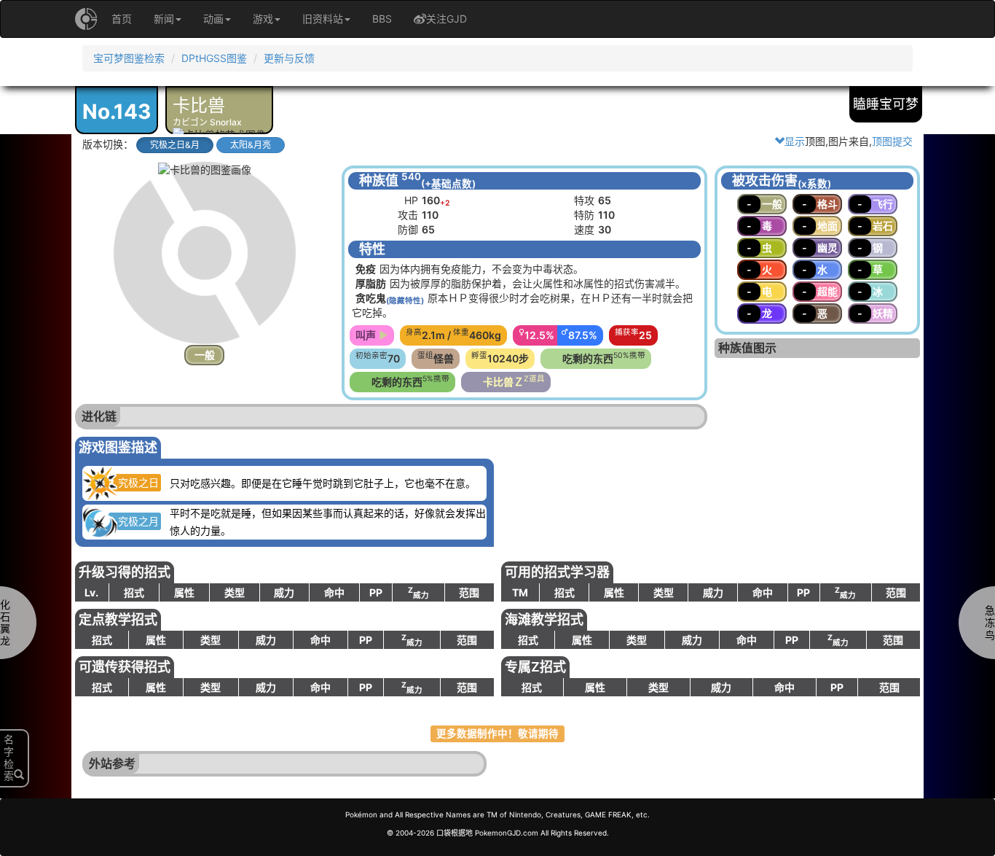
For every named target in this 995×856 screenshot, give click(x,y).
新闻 (164, 18)
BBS (382, 18)
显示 (794, 141)
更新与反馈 (289, 58)
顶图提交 (892, 141)
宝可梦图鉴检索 (129, 58)
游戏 (263, 18)
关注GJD (446, 18)
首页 (121, 18)
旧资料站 (322, 18)
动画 (213, 18)
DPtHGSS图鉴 (214, 58)
